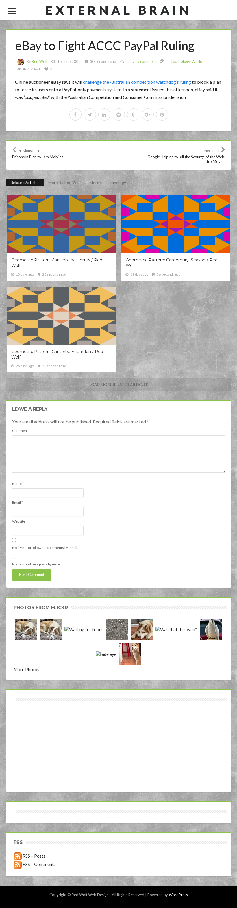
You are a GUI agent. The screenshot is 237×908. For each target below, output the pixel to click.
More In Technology (108, 182)
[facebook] (75, 114)
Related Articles (25, 182)
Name (18, 483)
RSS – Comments (39, 864)
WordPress (178, 894)
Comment (21, 430)
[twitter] (90, 114)
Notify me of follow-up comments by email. (45, 547)
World (197, 61)
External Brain (118, 10)
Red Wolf (39, 61)
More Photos (26, 669)
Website (18, 521)
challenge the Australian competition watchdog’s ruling (137, 82)
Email (17, 502)
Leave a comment (141, 61)
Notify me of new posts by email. (37, 564)
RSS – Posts (33, 855)
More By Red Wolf (64, 182)
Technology (180, 61)
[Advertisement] (67, 723)
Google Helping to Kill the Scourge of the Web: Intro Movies (186, 156)
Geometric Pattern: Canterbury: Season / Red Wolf (172, 262)
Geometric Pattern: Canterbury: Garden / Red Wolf (57, 354)
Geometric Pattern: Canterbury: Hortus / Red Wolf (56, 262)
